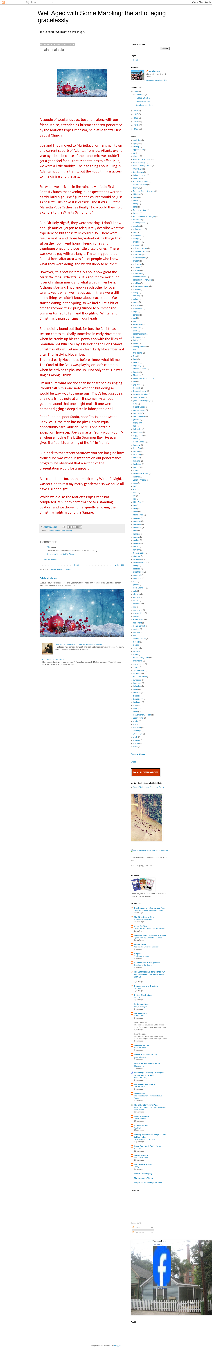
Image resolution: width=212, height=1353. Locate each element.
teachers (136, 693)
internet (136, 477)
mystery (136, 550)
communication (139, 277)
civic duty (137, 264)
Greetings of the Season (143, 965)
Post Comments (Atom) (60, 569)
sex (134, 635)
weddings (137, 731)
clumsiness (138, 274)
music (63, 530)
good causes (138, 397)
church (136, 261)
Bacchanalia (138, 172)
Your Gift (137, 1149)
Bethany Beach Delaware (144, 191)
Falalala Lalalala (48, 578)
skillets (136, 648)
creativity (137, 289)
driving (136, 315)
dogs (135, 312)
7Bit (48, 547)
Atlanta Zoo (138, 169)
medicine (137, 524)
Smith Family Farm (141, 658)
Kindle (136, 493)
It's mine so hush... (142, 1125)
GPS (135, 404)
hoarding (137, 454)
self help (136, 632)
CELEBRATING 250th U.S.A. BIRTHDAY (149, 929)
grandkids (137, 413)
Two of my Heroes (141, 1158)
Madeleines (138, 515)
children (136, 245)
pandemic (137, 575)
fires (135, 356)
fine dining (137, 353)
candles (136, 226)
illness (136, 470)
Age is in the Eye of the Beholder (146, 947)
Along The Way (140, 926)
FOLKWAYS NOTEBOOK (145, 1084)
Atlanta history (139, 162)
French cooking (139, 369)
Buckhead (137, 220)
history (136, 451)
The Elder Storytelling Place (146, 1105)
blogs (135, 197)
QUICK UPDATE (140, 1016)
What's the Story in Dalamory (147, 1064)
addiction (137, 140)
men (135, 531)
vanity (135, 721)
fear (134, 350)
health (135, 439)
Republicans (138, 620)
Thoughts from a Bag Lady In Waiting (150, 935)
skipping (136, 651)
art (134, 153)
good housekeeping (141, 400)
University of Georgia (142, 715)
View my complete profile (156, 80)
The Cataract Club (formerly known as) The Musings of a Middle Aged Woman (149, 974)
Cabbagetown (139, 223)
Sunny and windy (140, 1078)
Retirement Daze (141, 1004)
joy (134, 486)
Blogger (117, 1345)
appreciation (138, 150)
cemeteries (137, 235)
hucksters (137, 464)
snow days (137, 661)
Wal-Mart (137, 728)
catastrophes (138, 229)
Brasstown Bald (139, 210)
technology (137, 699)
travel (135, 712)
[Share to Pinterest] (80, 527)
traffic (135, 708)
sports (135, 667)
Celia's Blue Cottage (143, 995)
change (136, 239)
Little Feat (137, 502)
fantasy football (139, 347)
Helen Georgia (139, 442)
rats (134, 607)
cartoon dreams (141, 1155)
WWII (135, 747)
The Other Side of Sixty (144, 917)
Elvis (135, 331)
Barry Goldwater (140, 185)
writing (136, 743)
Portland (136, 597)
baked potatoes (139, 175)
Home (76, 565)
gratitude (137, 420)
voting (135, 724)
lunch (135, 512)
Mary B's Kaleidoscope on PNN (148, 1183)
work (135, 737)
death (135, 302)
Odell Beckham (139, 562)
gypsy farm (137, 423)
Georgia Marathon (141, 394)
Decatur (136, 305)
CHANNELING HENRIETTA (144, 1139)
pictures (136, 594)
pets (135, 591)
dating (135, 299)
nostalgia (137, 559)
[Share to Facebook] (77, 527)
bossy (135, 204)
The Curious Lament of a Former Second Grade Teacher (78, 644)
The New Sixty (140, 1013)
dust (135, 318)
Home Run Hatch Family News (147, 1146)
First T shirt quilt (140, 1119)
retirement (137, 623)
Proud (135, 601)
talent (135, 689)
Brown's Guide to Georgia (144, 216)
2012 (136, 121)
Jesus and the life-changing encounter (148, 910)
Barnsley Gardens (140, 181)
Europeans (137, 337)
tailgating (137, 686)
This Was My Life (141, 1045)
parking (136, 585)
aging (135, 143)
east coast (137, 324)
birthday (136, 194)
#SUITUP (137, 1128)
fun (134, 381)
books (135, 201)
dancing (136, 296)
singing (69, 530)
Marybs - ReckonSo (142, 1164)
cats (135, 232)
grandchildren (139, 410)
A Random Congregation (143, 919)
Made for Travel (140, 1048)
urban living (138, 718)
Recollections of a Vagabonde (147, 963)
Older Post (119, 565)
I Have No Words (142, 101)
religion (136, 616)
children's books (140, 248)
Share (133, 762)
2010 (136, 129)
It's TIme (137, 988)
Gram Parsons (139, 407)
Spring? (137, 997)
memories (137, 528)
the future (137, 702)
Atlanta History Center (142, 166)
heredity (136, 445)
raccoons (137, 604)
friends (136, 372)
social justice (138, 664)
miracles (136, 534)
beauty (136, 188)
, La (135, 979)
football (136, 362)
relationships (138, 613)
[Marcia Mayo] (162, 1285)
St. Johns (137, 674)
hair (134, 426)
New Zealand (138, 553)
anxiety (136, 147)
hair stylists (137, 429)
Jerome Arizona (139, 480)
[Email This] (68, 527)
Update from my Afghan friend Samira (148, 938)
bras (135, 207)
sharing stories (139, 639)
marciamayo (154, 71)
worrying (136, 740)
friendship (137, 375)
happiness (137, 432)
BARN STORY (139, 1087)
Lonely (136, 1167)
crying (135, 293)
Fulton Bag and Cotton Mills (144, 378)
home (135, 458)
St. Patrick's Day (140, 677)
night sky (137, 556)
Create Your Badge (160, 1288)
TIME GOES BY (140, 1022)
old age (136, 566)
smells (136, 655)
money (136, 537)
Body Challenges (140, 1007)
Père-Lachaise (139, 588)
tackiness (137, 683)
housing (136, 461)
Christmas (50, 530)
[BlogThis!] (71, 527)
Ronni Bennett (139, 626)
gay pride (137, 385)
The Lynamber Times (143, 1178)
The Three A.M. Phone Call (53, 660)
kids (135, 489)
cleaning (136, 267)
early (135, 321)
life (134, 496)
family (135, 343)
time (135, 705)
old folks (136, 569)
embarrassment (139, 334)
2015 (136, 114)
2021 (136, 91)
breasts (136, 213)
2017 (136, 111)
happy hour (138, 435)
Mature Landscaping (143, 1174)
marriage (137, 521)
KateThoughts (140, 1034)
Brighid (137, 954)
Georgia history (139, 391)
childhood (137, 242)
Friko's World (140, 944)
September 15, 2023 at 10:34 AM (60, 554)
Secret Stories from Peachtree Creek (148, 787)
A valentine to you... (141, 956)
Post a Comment (50, 559)
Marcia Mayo (157, 1245)
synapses (137, 680)
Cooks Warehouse (141, 286)
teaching (136, 696)
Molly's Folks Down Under (145, 1054)
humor (57, 530)
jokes (135, 483)
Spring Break (138, 670)
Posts (137, 1228)
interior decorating (141, 473)
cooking (136, 283)
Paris (135, 582)
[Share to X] (74, 527)
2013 (136, 118)
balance (136, 178)
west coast (137, 734)
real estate (137, 610)
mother (136, 540)
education (137, 327)
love (135, 509)
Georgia (136, 388)
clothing (136, 270)
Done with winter (140, 1057)
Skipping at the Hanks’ (144, 105)
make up (136, 518)
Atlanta (136, 156)
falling (135, 340)
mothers (136, 543)
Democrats (137, 308)
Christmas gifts (139, 258)
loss (135, 505)
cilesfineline (139, 1093)
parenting (137, 578)
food (135, 359)
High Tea (137, 448)
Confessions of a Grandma (146, 986)
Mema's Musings (141, 1116)
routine (136, 629)
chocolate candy (140, 251)
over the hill (138, 572)
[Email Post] (63, 527)
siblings (136, 642)
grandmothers (139, 416)
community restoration (142, 280)
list (134, 499)
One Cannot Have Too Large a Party (150, 908)
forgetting (137, 366)
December (140, 95)
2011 (136, 125)
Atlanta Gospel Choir (142, 159)
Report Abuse (138, 754)
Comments (139, 1232)
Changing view (139, 1066)
